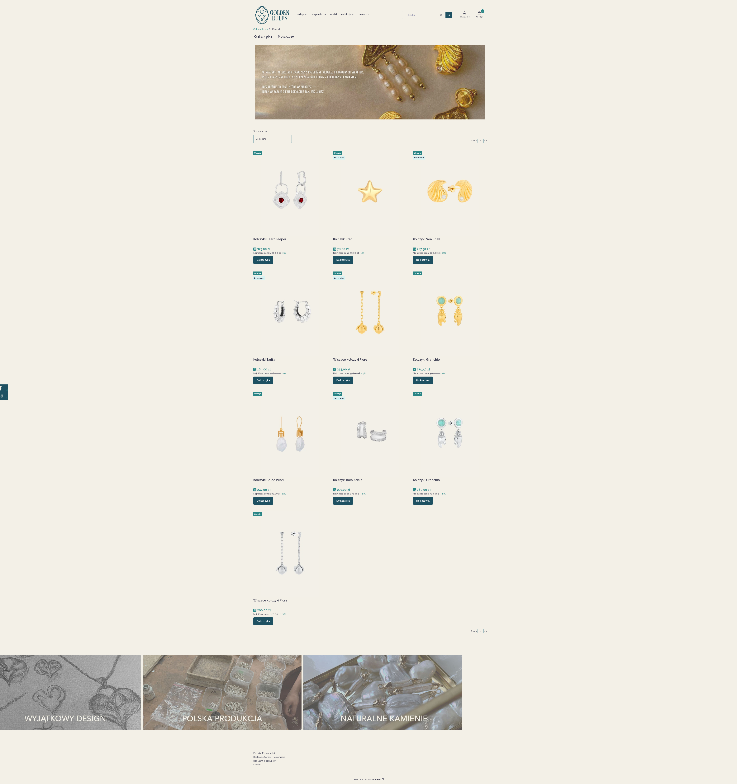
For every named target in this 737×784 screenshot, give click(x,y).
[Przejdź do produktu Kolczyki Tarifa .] (290, 313)
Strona (474, 141)
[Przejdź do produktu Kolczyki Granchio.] (450, 313)
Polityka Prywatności (264, 753)
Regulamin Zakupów (264, 760)
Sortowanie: (260, 131)
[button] (448, 15)
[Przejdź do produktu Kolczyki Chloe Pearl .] (290, 433)
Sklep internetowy (367, 779)
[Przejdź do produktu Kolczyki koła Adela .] (370, 433)
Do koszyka (263, 260)
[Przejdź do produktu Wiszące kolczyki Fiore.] (370, 313)
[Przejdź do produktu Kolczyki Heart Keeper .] (290, 193)
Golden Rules (260, 29)
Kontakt (257, 764)
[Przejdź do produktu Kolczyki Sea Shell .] (450, 193)
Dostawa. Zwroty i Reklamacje (269, 757)
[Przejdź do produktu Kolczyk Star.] (370, 193)
